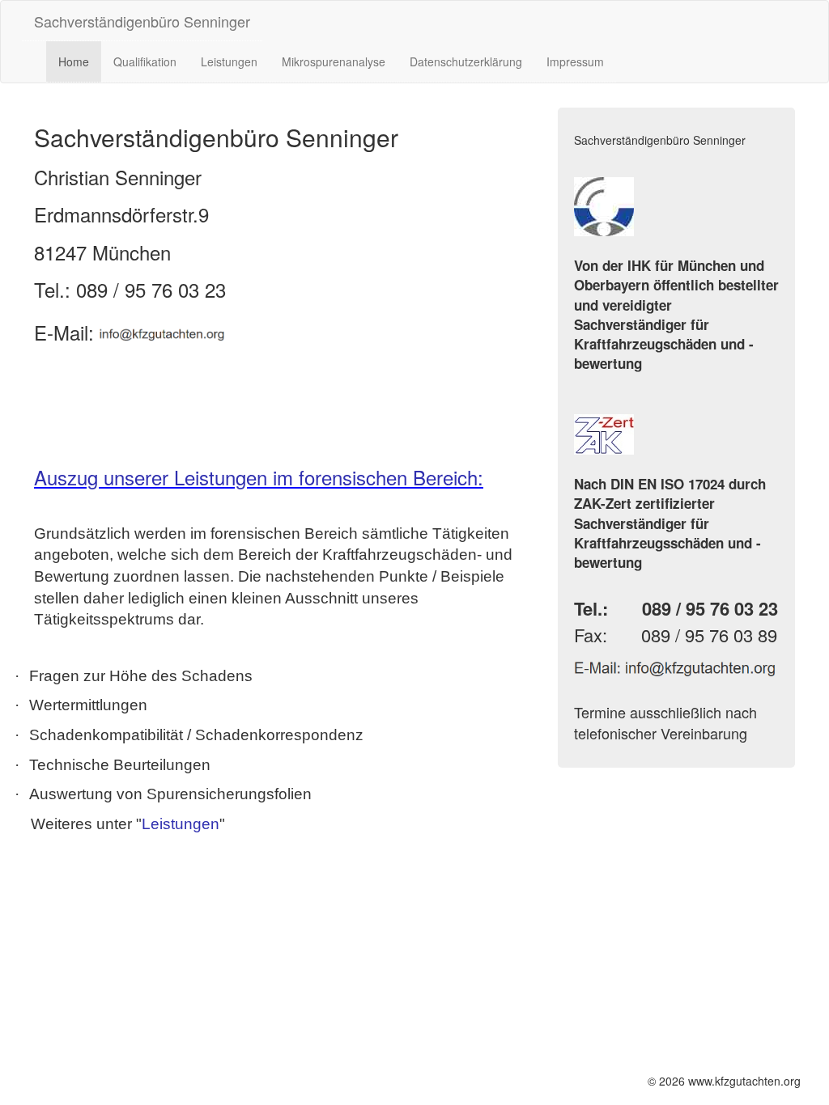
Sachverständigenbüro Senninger (142, 21)
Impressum (575, 61)
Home (73, 61)
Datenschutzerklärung (466, 61)
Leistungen (229, 61)
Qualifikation (144, 61)
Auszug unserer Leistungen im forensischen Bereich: (258, 477)
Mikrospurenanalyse (333, 61)
